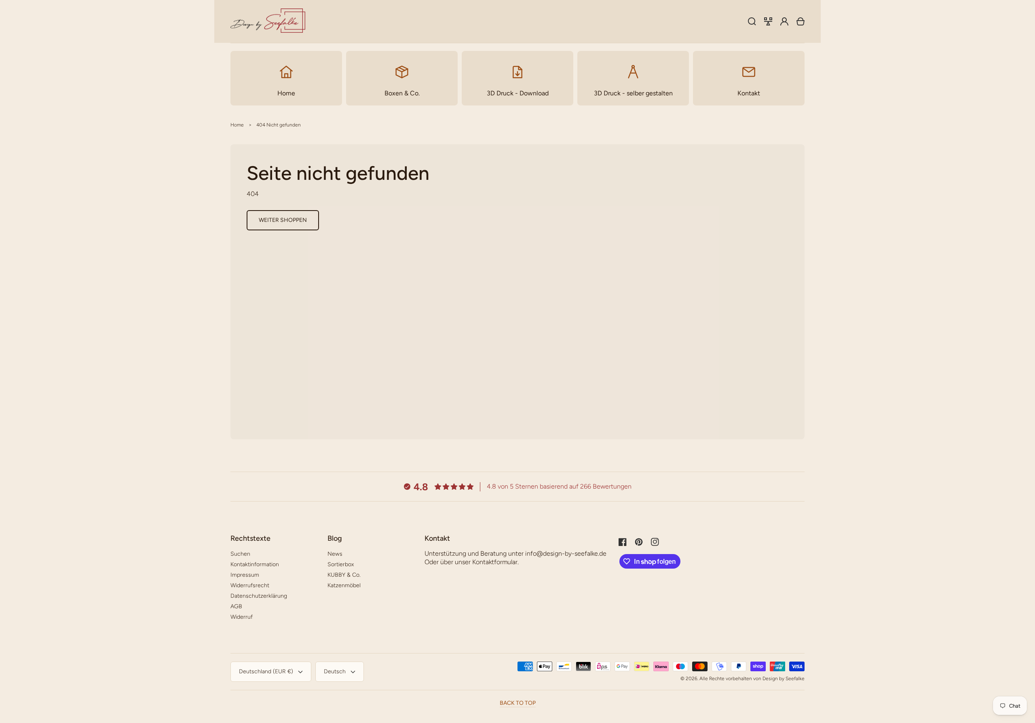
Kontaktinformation (254, 564)
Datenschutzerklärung (258, 595)
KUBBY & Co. (344, 574)
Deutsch (335, 671)
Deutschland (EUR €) (266, 671)
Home (237, 125)
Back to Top (518, 703)
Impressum (244, 574)
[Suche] (752, 21)
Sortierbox (340, 564)
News (334, 553)
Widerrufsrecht (249, 585)
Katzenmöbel (344, 585)
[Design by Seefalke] (268, 21)
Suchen (240, 553)
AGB (236, 606)
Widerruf (241, 616)
